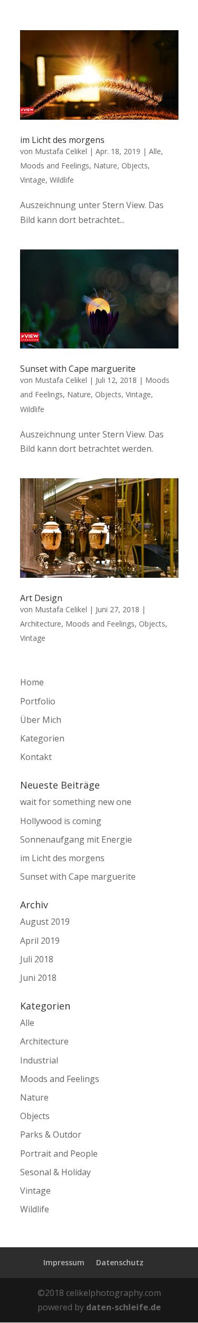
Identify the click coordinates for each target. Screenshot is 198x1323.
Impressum (63, 1262)
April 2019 (40, 940)
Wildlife (62, 180)
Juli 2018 (36, 959)
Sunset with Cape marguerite (78, 368)
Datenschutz (120, 1262)
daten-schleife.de (123, 1307)
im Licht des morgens (62, 140)
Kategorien (42, 738)
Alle (155, 151)
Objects (134, 165)
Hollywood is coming (60, 821)
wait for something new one (75, 802)
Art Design (41, 598)
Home (32, 682)
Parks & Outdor (50, 1134)
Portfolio (37, 701)
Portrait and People (59, 1153)
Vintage (32, 180)
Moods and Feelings (54, 165)
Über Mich (40, 720)
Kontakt (36, 757)
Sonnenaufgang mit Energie (76, 839)
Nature (105, 165)
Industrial (39, 1060)
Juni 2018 (38, 978)
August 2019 (45, 921)
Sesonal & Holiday (55, 1172)
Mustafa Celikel (61, 151)
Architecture (40, 624)
